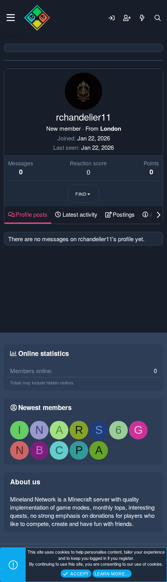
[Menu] (11, 18)
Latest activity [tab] (80, 214)
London (110, 128)
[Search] (157, 18)
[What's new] (142, 18)
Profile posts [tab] (31, 214)
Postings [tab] (124, 214)
